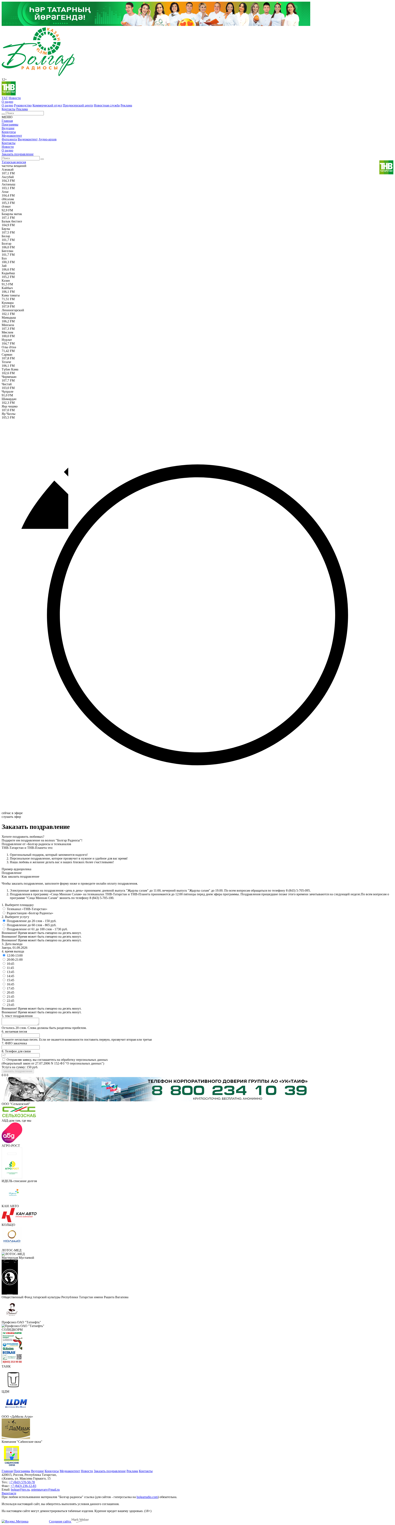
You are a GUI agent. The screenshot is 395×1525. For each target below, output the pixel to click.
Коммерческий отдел (47, 105)
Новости (15, 98)
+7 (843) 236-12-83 (23, 1486)
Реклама (126, 105)
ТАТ (5, 98)
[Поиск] (3, 114)
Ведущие (8, 128)
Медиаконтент (12, 135)
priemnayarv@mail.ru (45, 1489)
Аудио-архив (47, 139)
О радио (7, 101)
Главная (7, 121)
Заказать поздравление (18, 154)
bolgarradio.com (147, 1497)
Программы (10, 124)
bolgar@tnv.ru (20, 1489)
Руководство (23, 105)
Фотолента (9, 139)
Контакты (8, 109)
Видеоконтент (28, 139)
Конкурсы (9, 132)
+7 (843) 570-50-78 (22, 1482)
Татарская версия (14, 162)
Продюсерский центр (78, 105)
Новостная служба (107, 105)
